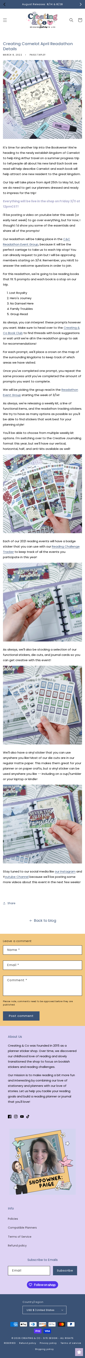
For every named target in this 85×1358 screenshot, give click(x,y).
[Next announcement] (80, 4)
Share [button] (11, 903)
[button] (5, 20)
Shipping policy (44, 1349)
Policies (13, 1219)
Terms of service (70, 1343)
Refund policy (17, 1246)
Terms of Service (19, 1237)
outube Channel (17, 877)
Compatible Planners (22, 1228)
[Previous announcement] (4, 4)
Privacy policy (48, 1343)
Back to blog (45, 920)
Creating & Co (30, 1338)
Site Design (50, 1338)
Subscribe (65, 1270)
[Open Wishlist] (79, 1352)
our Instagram (65, 871)
